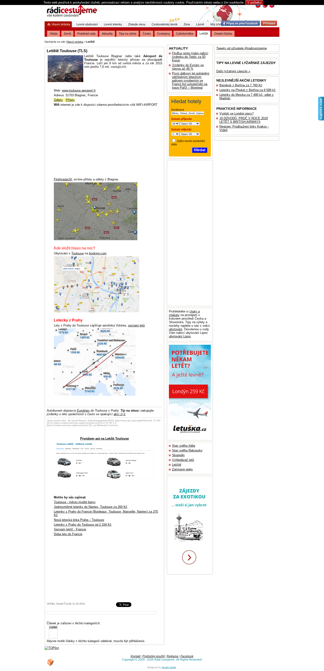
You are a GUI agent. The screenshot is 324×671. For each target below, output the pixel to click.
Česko (147, 33)
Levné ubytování (87, 24)
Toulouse (77, 253)
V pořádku (254, 2)
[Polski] (272, 7)
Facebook (187, 656)
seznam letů (136, 325)
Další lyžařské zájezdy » (233, 71)
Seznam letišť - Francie (70, 529)
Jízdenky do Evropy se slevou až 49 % (188, 66)
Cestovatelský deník (164, 24)
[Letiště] (53, 627)
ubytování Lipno (180, 336)
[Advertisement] (154, 41)
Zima (187, 24)
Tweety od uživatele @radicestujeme (241, 48)
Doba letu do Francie (68, 534)
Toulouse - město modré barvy (75, 502)
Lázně (200, 24)
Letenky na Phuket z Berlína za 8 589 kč (247, 90)
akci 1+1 (119, 414)
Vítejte (54, 33)
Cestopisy (163, 33)
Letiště (176, 464)
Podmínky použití (154, 656)
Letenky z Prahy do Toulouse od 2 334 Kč (82, 524)
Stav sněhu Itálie (183, 445)
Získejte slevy (136, 24)
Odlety (58, 100)
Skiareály (178, 455)
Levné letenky (113, 24)
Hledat (199, 150)
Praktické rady (86, 33)
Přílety (70, 100)
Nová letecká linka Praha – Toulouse (79, 520)
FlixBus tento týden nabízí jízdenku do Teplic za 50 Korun (190, 56)
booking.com (97, 253)
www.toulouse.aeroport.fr (79, 90)
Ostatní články (223, 33)
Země (67, 33)
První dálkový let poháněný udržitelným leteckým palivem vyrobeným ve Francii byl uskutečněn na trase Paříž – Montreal (190, 80)
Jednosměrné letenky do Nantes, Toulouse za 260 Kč (90, 507)
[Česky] (258, 7)
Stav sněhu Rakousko (187, 450)
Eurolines (83, 410)
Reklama (172, 656)
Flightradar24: (63, 179)
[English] (265, 7)
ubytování (175, 329)
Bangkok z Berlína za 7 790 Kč (240, 85)
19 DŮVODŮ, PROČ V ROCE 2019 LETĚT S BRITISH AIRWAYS (243, 120)
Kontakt (135, 656)
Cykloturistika (184, 33)
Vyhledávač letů (183, 460)
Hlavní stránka (74, 41)
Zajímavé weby (182, 469)
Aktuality (107, 33)
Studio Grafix (169, 667)
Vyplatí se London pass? (236, 113)
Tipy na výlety (127, 33)
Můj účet (215, 24)
